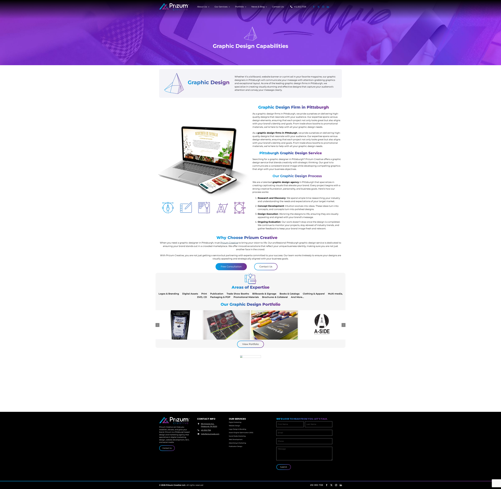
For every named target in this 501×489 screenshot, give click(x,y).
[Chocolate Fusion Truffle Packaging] (274, 325)
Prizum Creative (229, 242)
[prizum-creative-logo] (174, 4)
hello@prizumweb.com (210, 434)
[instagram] (323, 7)
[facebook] (314, 7)
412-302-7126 (206, 430)
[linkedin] (328, 7)
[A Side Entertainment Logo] (322, 325)
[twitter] (318, 7)
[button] (157, 325)
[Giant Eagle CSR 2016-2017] (226, 325)
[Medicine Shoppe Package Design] (179, 325)
